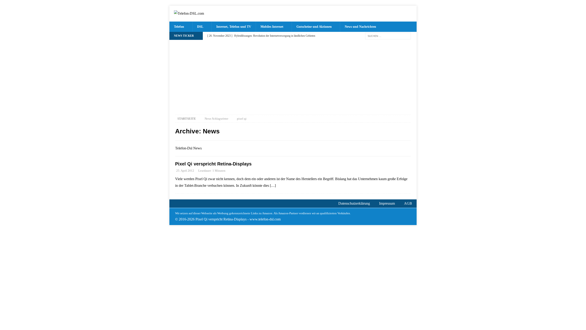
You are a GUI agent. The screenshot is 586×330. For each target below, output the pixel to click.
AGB (408, 203)
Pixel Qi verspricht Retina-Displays (213, 163)
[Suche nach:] (388, 36)
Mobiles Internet (271, 26)
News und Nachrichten (360, 26)
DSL (200, 26)
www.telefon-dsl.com (265, 219)
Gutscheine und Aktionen (314, 26)
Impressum (387, 203)
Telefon (179, 26)
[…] (273, 185)
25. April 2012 (185, 170)
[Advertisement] (293, 74)
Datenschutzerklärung (354, 203)
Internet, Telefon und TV (233, 26)
